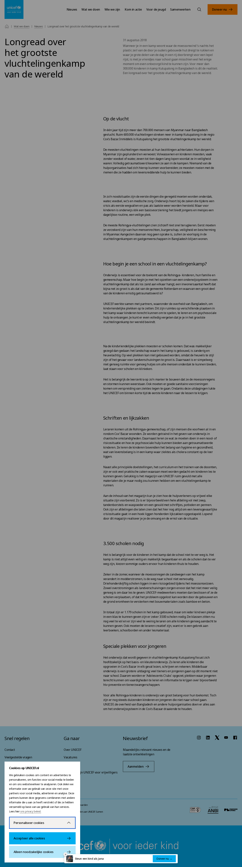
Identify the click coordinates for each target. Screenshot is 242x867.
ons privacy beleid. (30, 811)
